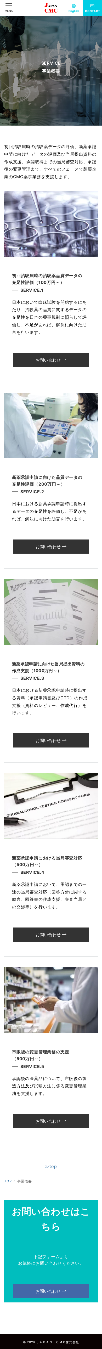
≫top (51, 1166)
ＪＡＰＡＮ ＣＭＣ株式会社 (57, 1342)
